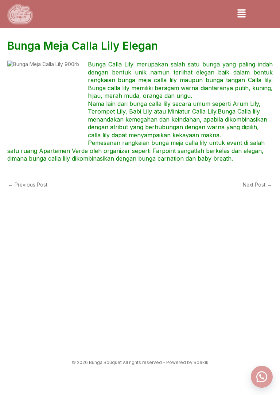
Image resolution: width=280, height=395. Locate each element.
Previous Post (27, 185)
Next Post (257, 185)
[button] (241, 14)
